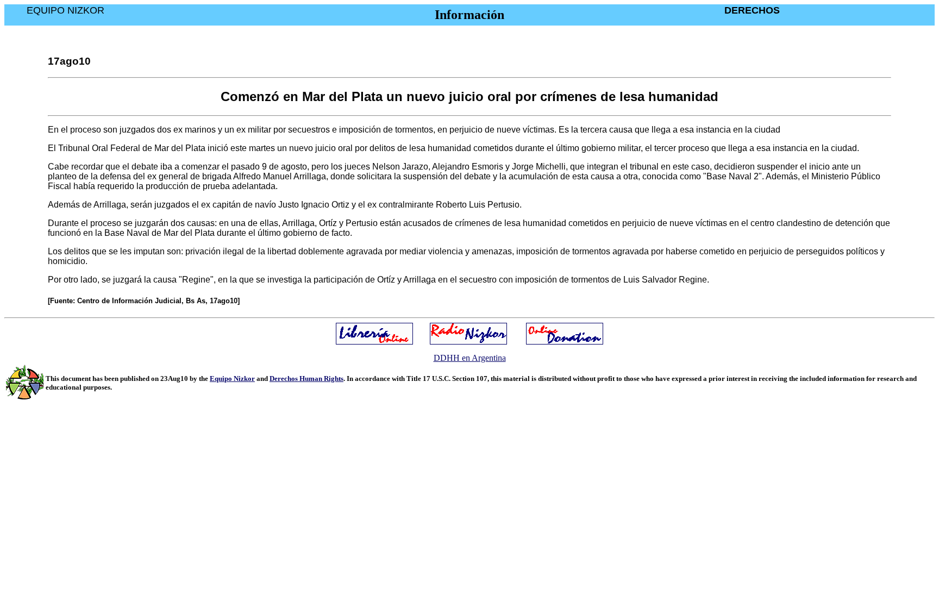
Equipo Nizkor (232, 378)
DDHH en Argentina (470, 357)
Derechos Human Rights (306, 378)
